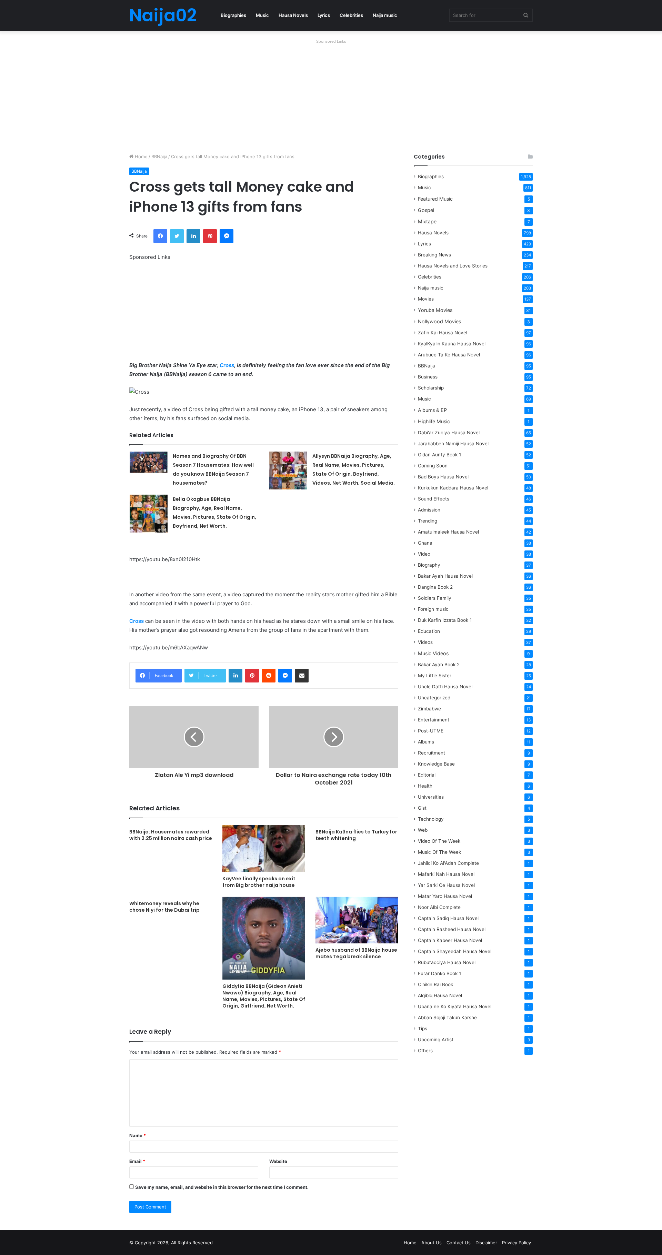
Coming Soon (433, 465)
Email (137, 1161)
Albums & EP (432, 410)
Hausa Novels (293, 15)
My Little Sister (434, 675)
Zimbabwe (429, 708)
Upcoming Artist (435, 1039)
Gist (422, 808)
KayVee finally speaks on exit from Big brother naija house (258, 882)
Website (278, 1161)
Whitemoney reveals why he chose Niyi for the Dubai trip (164, 906)
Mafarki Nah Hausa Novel (446, 874)
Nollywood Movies (439, 321)
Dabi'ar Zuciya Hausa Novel (449, 432)
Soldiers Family (434, 598)
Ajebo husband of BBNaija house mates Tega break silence (356, 953)
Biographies (233, 15)
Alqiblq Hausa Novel (440, 995)
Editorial (426, 775)
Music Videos (433, 653)
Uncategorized (434, 697)
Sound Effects (433, 499)
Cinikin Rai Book (435, 984)
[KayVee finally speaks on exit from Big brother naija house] (263, 848)
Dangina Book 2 (435, 587)
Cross (227, 365)
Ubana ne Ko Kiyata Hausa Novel (454, 1006)
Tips (422, 1028)
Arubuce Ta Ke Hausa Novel (449, 354)
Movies (426, 299)
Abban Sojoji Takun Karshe (447, 1017)
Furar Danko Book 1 (439, 973)
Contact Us (459, 1242)
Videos (425, 642)
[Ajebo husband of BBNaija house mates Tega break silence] (356, 920)
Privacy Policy (516, 1242)
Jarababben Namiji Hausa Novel (453, 443)
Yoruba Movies (435, 310)
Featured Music (435, 199)
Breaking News (435, 254)
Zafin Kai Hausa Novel (442, 332)
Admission (429, 510)
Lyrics (324, 15)
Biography (429, 565)
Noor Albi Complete (439, 907)
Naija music (385, 15)
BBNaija (159, 156)
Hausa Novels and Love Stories (453, 266)
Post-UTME (430, 730)
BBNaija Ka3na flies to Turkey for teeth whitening (356, 835)
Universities (431, 797)
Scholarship (431, 388)
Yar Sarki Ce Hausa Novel (446, 885)
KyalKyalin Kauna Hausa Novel (451, 343)
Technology (431, 819)
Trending (427, 521)
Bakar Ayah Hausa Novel (445, 576)
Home (140, 156)
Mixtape (427, 221)
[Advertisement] (331, 94)
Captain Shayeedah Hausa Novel (454, 951)
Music (262, 15)
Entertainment (433, 719)
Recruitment (431, 753)
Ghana (425, 543)
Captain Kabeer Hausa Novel (450, 940)
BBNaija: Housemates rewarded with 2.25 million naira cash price (170, 835)
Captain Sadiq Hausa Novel (448, 918)
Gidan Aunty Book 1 (439, 454)
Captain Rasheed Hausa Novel (451, 929)
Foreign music (433, 609)
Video (424, 554)
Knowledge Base (436, 764)
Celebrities (351, 15)
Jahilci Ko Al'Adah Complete (448, 863)
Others (425, 1050)
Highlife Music (434, 421)
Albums (426, 742)
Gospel (426, 210)
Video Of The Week (439, 841)
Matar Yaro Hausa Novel (445, 896)
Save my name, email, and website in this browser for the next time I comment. (222, 1187)
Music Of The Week (439, 852)
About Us (431, 1242)
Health (425, 786)
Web (423, 830)
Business (428, 376)
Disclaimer (486, 1242)
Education (429, 631)
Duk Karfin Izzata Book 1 (445, 620)
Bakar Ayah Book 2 (439, 664)
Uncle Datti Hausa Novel (445, 686)
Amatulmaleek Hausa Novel (448, 532)
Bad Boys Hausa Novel (443, 476)
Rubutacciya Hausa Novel (446, 962)
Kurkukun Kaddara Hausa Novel (453, 487)
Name (137, 1135)
